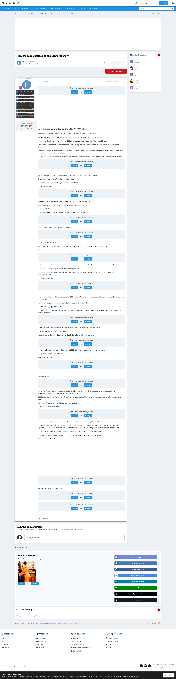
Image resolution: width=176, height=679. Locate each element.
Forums (26, 8)
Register (6, 641)
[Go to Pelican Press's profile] (19, 63)
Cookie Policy (77, 651)
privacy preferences (124, 676)
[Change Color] (18, 2)
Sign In (75, 92)
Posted (44, 81)
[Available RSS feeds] (159, 623)
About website (112, 638)
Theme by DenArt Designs (164, 668)
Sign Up (163, 3)
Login (5, 638)
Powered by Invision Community (163, 666)
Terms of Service (79, 644)
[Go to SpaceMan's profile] (131, 87)
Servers (40, 644)
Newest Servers (39, 8)
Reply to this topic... (34, 538)
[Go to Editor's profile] (131, 74)
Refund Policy (77, 638)
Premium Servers (55, 8)
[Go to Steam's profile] (131, 68)
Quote (46, 518)
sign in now (61, 529)
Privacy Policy (78, 641)
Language (7, 666)
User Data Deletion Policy (81, 648)
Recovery (6, 644)
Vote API (82, 8)
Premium (41, 648)
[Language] (173, 3)
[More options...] (123, 81)
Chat (109, 648)
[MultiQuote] (39, 518)
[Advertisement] (88, 34)
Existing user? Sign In (149, 3)
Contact (6, 648)
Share (105, 63)
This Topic (164, 8)
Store (16, 8)
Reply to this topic (116, 71)
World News (37, 64)
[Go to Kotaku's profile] (131, 81)
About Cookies (112, 641)
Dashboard (42, 638)
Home (7, 8)
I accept (169, 675)
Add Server (93, 8)
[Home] (3, 3)
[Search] (172, 8)
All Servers (70, 8)
